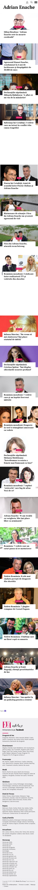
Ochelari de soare (21, 775)
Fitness (8, 796)
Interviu (12, 832)
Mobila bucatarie (8, 820)
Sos (23, 808)
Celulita (26, 763)
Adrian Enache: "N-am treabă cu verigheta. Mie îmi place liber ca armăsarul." (18, 518)
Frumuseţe (6, 759)
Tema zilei (26, 832)
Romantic (12, 738)
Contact (6, 886)
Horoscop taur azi (8, 860)
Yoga (28, 796)
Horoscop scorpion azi (9, 863)
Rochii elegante (24, 774)
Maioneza (17, 811)
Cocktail (21, 810)
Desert (11, 811)
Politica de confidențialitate (9, 884)
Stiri (19, 57)
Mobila (30, 820)
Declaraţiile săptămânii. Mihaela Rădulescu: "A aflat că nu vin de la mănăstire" (18, 95)
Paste (10, 808)
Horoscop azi (6, 846)
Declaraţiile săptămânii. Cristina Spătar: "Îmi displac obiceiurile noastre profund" (18, 367)
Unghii (12, 762)
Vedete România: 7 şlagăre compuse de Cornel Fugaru (17, 607)
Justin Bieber (6, 753)
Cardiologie (11, 787)
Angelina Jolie (25, 750)
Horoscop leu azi (7, 870)
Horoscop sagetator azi (9, 865)
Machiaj (29, 762)
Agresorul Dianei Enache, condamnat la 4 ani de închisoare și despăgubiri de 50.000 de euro (17, 66)
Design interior (22, 822)
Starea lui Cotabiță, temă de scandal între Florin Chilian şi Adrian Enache (18, 186)
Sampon (16, 763)
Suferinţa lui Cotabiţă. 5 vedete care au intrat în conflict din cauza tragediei (19, 125)
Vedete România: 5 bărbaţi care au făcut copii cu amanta (19, 638)
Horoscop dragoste (8, 847)
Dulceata (9, 810)
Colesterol (14, 786)
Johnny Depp (6, 750)
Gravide (21, 823)
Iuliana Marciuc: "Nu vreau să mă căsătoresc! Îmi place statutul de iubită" (18, 337)
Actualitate (19, 27)
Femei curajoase (29, 823)
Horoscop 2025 (7, 844)
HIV (8, 789)
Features (19, 601)
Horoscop (6, 840)
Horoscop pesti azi (8, 868)
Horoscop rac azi (7, 854)
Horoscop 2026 (7, 842)
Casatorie (10, 739)
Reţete (5, 806)
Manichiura (9, 763)
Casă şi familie (8, 818)
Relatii (27, 738)
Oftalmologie (20, 787)
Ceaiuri (10, 784)
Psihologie (20, 784)
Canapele (5, 822)
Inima (15, 784)
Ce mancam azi (24, 813)
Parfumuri (18, 762)
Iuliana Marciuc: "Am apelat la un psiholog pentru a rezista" (18, 698)
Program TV (26, 753)
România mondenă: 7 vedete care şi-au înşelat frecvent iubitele (18, 397)
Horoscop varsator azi (9, 867)
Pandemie (8, 835)
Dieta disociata (17, 799)
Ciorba (15, 808)
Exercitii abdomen (21, 798)
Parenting (30, 822)
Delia (24, 751)
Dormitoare (13, 822)
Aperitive (5, 811)
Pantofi (16, 774)
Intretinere (5, 798)
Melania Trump (16, 753)
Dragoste (5, 738)
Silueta (25, 799)
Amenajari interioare (21, 820)
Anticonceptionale (24, 786)
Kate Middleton (18, 748)
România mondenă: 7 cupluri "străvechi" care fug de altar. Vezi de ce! (18, 488)
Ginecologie (28, 784)
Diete (4, 796)
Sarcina (4, 784)
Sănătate (6, 782)
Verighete (11, 775)
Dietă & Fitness (8, 794)
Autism (4, 825)
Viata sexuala (20, 738)
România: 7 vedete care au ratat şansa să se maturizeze (17, 547)
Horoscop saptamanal (9, 875)
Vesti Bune (25, 834)
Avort (26, 787)
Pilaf (22, 811)
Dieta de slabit (7, 799)
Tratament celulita (12, 765)
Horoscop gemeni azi (9, 856)
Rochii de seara (12, 772)
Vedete (19, 87)
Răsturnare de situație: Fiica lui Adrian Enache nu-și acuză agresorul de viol (18, 216)
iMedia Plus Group (21, 881)
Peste (19, 808)
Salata (27, 808)
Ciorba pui (5, 813)
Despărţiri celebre (16, 834)
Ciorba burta (14, 813)
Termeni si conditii (24, 884)
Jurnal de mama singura (10, 823)
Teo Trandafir (15, 750)
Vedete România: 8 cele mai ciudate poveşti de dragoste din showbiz (17, 579)
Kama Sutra (20, 739)
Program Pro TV (7, 755)
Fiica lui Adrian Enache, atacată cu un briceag (15, 244)
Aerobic (12, 798)
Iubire (4, 739)
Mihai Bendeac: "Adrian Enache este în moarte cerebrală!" (15, 34)
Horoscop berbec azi (9, 874)
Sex (15, 739)
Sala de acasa (14, 801)
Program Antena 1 (19, 755)
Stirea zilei (19, 662)
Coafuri (24, 762)
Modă (4, 770)
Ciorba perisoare (29, 811)
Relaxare (23, 796)
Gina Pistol (30, 751)
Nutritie (30, 798)
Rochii (7, 762)
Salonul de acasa (23, 765)
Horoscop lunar (7, 853)
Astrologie (5, 851)
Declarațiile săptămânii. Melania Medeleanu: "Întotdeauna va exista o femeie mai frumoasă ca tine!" (18, 459)
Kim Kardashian (29, 748)
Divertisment (7, 746)
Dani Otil (10, 751)
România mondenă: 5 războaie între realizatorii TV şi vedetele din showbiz (19, 276)
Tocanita (15, 810)
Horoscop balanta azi (9, 872)
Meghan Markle (7, 748)
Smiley (15, 751)
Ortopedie (12, 789)
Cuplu (31, 738)
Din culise (5, 832)
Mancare (5, 808)
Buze (21, 763)
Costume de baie (7, 774)
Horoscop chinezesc (8, 849)
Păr (3, 762)
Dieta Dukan (16, 796)
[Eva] (6, 2)
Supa (4, 810)
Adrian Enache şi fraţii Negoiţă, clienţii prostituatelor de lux (19, 669)
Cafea (31, 808)
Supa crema (28, 810)
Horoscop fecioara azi (9, 858)
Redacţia (33, 884)
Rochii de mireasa (23, 772)
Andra (20, 751)
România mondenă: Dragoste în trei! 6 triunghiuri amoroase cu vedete (19, 427)
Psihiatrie (20, 789)
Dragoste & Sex (8, 735)
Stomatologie (6, 786)
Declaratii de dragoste (17, 741)
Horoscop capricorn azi (9, 861)
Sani (3, 763)
